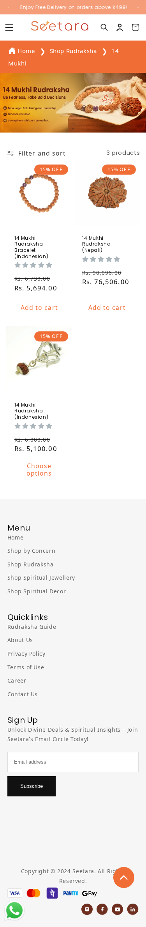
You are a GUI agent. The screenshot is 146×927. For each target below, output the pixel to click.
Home (26, 51)
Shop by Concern (31, 550)
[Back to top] (123, 877)
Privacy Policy (26, 653)
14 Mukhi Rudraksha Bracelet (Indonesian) (31, 247)
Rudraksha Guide (31, 626)
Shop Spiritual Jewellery (41, 577)
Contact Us (22, 694)
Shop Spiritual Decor (36, 591)
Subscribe (31, 786)
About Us (20, 640)
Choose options (39, 470)
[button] (9, 27)
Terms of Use (25, 667)
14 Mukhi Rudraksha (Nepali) (96, 244)
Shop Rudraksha (74, 51)
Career (16, 680)
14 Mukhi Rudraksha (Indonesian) (31, 411)
